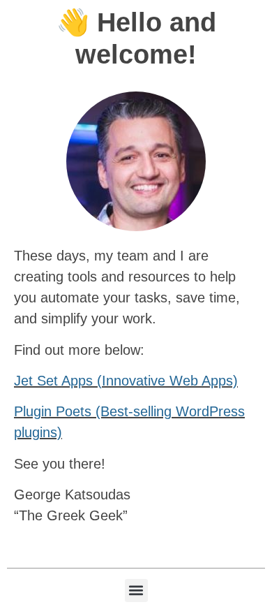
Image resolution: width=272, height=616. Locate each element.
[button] (136, 590)
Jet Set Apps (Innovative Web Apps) (126, 380)
